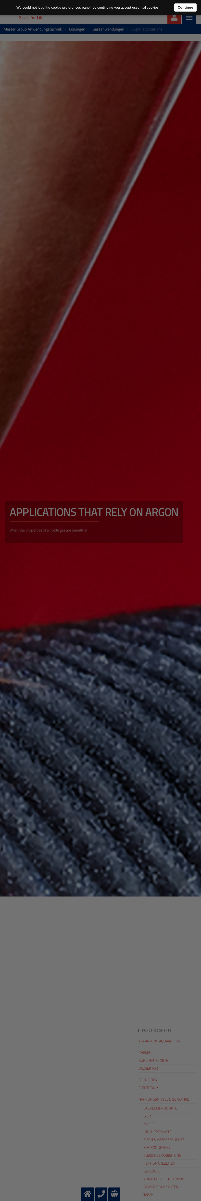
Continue (185, 7)
